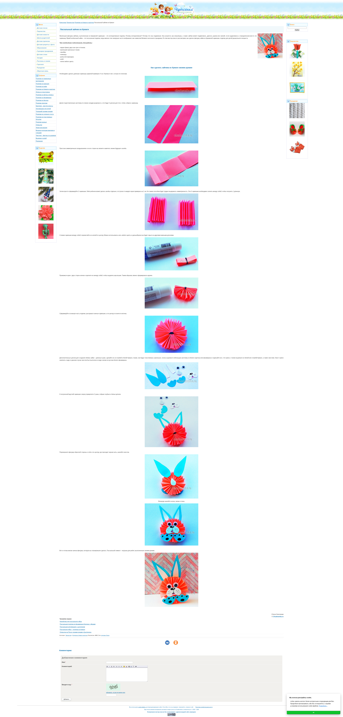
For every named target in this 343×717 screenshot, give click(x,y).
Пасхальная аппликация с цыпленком (72, 627)
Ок (313, 712)
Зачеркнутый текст (114, 666)
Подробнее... (323, 706)
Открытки (39, 125)
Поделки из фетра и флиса (45, 95)
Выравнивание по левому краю (117, 666)
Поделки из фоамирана (43, 97)
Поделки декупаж (41, 103)
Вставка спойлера (136, 666)
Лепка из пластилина (43, 92)
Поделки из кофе (41, 86)
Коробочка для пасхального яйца (71, 621)
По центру (119, 666)
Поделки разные (41, 122)
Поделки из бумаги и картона (45, 89)
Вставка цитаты (131, 666)
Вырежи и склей (41, 138)
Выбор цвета (126, 666)
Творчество (68, 635)
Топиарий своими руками (44, 111)
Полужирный (107, 666)
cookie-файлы (142, 707)
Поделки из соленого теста (45, 114)
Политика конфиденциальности (203, 707)
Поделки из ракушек (42, 84)
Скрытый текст (129, 666)
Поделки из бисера (42, 100)
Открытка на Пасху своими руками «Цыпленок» (75, 632)
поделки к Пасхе (105, 635)
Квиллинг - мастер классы (44, 106)
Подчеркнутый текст (112, 666)
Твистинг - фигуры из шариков (46, 135)
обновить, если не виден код (115, 692)
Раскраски (39, 141)
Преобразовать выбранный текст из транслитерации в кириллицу (134, 666)
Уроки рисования (41, 127)
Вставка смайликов (124, 666)
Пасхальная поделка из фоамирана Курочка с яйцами (77, 624)
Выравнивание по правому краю (121, 666)
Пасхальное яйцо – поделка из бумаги (72, 629)
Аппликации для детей (43, 108)
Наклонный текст (109, 666)
